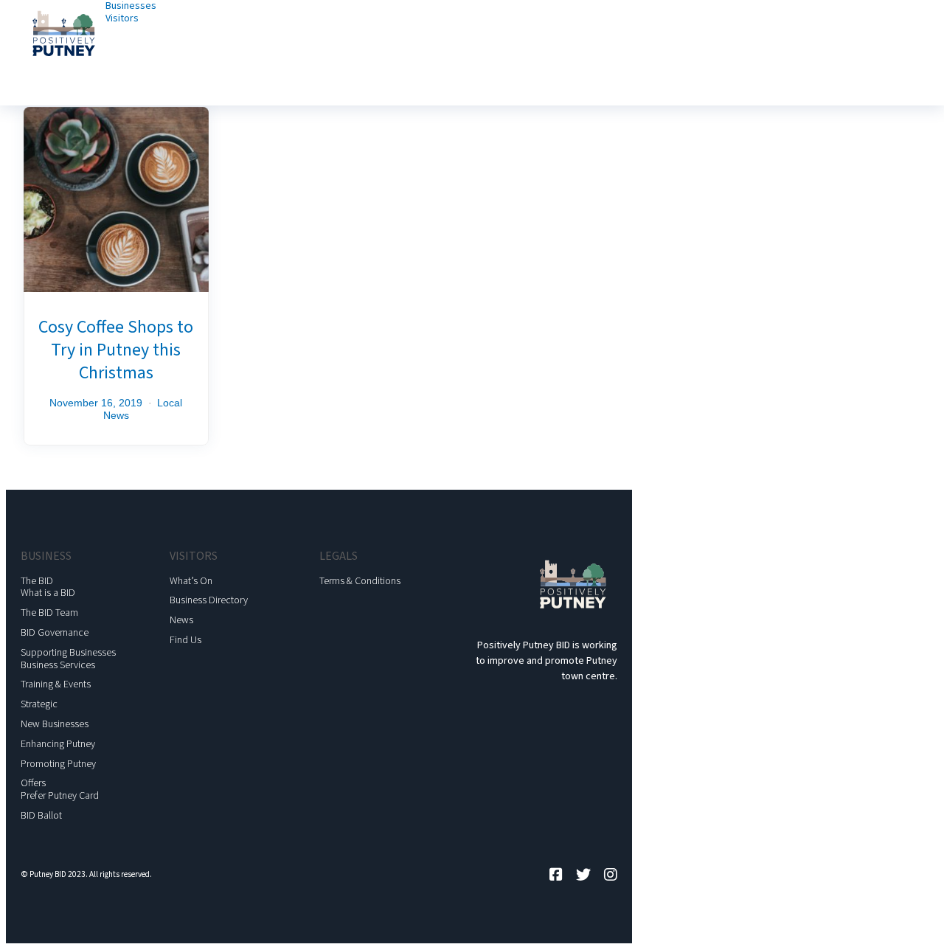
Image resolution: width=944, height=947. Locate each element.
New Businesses (54, 724)
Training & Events (56, 684)
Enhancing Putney (58, 744)
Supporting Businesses (68, 652)
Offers (33, 783)
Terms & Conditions (359, 581)
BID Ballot (41, 815)
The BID (37, 581)
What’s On (191, 581)
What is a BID (48, 593)
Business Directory (209, 600)
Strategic (39, 704)
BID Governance (54, 632)
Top (909, 912)
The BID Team (49, 613)
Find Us (185, 640)
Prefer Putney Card (60, 795)
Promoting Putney (58, 764)
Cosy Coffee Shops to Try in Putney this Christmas (115, 350)
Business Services (58, 665)
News (181, 620)
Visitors (122, 18)
